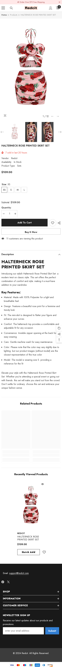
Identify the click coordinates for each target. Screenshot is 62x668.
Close (59, 2)
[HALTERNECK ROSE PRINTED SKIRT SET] (31, 505)
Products (13, 14)
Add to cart (24, 222)
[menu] (3, 8)
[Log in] (50, 8)
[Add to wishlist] (52, 222)
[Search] (11, 8)
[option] (31, 69)
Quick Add (28, 552)
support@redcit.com (19, 573)
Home (4, 14)
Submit (52, 631)
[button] (52, 116)
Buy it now (31, 232)
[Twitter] (8, 582)
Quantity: (6, 207)
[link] (15, 455)
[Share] (58, 222)
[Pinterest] (2, 582)
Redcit (14, 158)
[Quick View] (42, 484)
